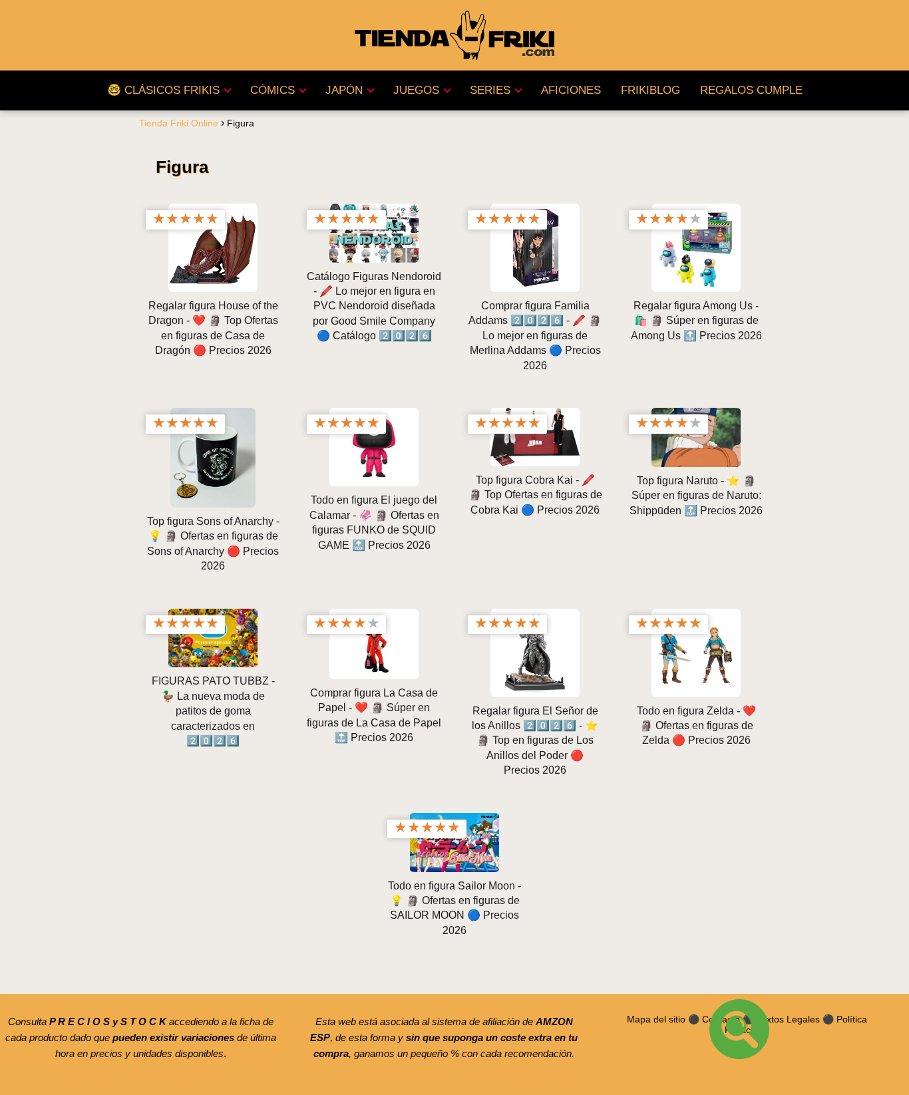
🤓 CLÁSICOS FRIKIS (163, 90)
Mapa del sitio (656, 1019)
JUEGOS (416, 90)
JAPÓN (344, 90)
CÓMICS (272, 90)
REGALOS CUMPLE (751, 90)
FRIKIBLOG (650, 90)
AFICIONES (571, 90)
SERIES (490, 90)
